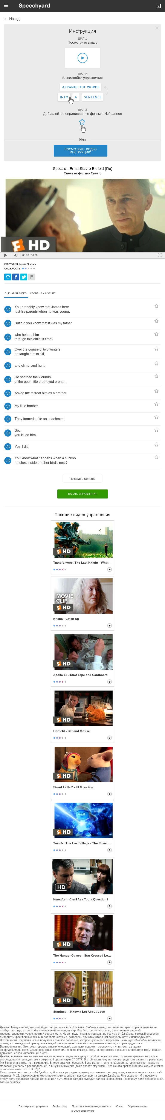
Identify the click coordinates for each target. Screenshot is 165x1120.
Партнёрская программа (33, 1106)
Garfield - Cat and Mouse (71, 731)
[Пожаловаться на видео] (31, 277)
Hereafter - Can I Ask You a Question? (80, 899)
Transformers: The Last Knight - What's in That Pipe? (83, 562)
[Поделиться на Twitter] (23, 277)
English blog (60, 1106)
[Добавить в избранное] (7, 277)
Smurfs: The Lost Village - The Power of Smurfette (83, 843)
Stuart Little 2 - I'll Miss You (73, 787)
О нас (119, 1106)
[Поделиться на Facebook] (15, 277)
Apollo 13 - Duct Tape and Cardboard (80, 675)
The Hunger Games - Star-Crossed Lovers (83, 955)
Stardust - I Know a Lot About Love (79, 1011)
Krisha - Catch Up (66, 618)
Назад (14, 19)
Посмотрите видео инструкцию (80, 150)
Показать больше (82, 479)
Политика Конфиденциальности (91, 1106)
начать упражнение (82, 493)
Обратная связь (137, 1106)
